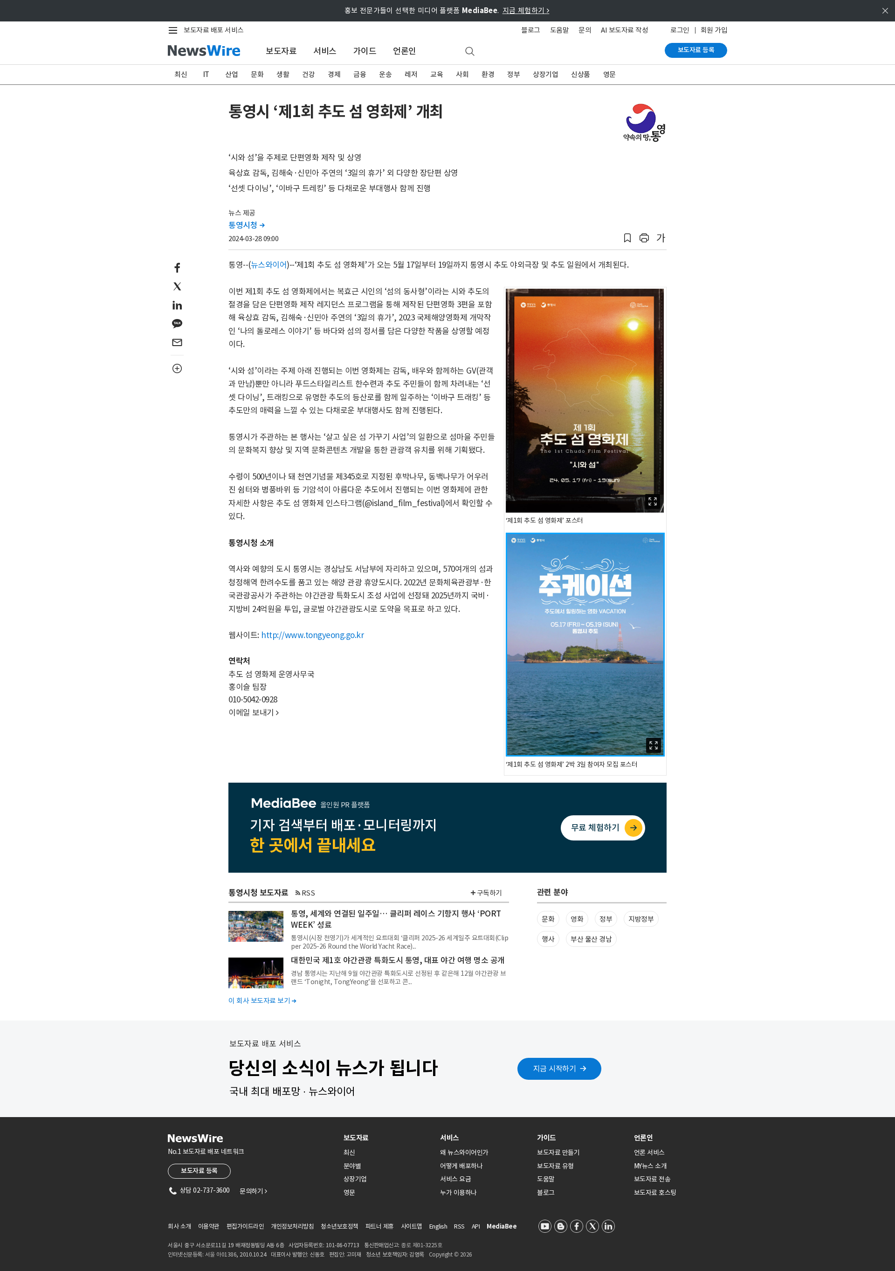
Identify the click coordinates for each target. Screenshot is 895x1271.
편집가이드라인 (245, 1226)
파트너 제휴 (379, 1226)
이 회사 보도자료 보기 (262, 1000)
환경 (488, 74)
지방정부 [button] (641, 919)
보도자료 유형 (555, 1166)
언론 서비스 (649, 1152)
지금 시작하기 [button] (554, 1068)
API (476, 1226)
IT (206, 74)
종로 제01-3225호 (421, 1245)
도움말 (559, 30)
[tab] (388, 1138)
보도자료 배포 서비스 (214, 30)
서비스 (325, 51)
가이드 (365, 51)
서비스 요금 (455, 1179)
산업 (231, 74)
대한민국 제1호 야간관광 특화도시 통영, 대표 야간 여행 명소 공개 (398, 960)
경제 (334, 74)
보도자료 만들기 (558, 1152)
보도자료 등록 (696, 50)
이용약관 (209, 1226)
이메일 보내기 (253, 713)
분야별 (352, 1166)
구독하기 (489, 893)
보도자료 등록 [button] (199, 1171)
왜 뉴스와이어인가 (464, 1152)
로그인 (679, 30)
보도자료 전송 (652, 1179)
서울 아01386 (221, 1254)
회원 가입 (714, 30)
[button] (627, 238)
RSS (308, 893)
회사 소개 (179, 1226)
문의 (584, 30)
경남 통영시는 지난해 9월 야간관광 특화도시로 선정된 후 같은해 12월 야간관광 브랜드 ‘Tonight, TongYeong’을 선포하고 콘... (398, 977)
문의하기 (253, 1191)
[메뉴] (175, 30)
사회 (462, 74)
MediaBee (501, 1226)
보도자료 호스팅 (655, 1192)
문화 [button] (548, 919)
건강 (308, 74)
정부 (513, 74)
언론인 (404, 51)
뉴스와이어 (269, 265)
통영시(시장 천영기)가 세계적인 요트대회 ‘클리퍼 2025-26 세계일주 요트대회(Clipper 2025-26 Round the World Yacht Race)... (399, 942)
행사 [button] (548, 939)
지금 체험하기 (526, 10)
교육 (436, 74)
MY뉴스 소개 (650, 1166)
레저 (411, 74)
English (438, 1226)
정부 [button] (605, 919)
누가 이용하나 (458, 1192)
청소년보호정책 (339, 1226)
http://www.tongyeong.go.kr (312, 635)
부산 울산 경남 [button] (591, 939)
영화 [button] (577, 919)
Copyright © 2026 (450, 1254)
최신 (180, 74)
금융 (359, 74)
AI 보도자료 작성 (624, 30)
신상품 (580, 74)
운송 (385, 74)
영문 (609, 74)
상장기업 (545, 74)
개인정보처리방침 (292, 1226)
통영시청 (246, 225)
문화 (257, 74)
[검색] (470, 51)
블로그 (530, 30)
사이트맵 (411, 1226)
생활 (282, 74)
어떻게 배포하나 (461, 1166)
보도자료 (281, 51)
